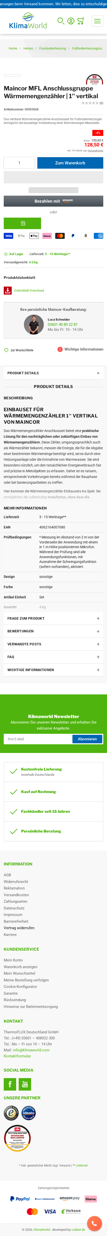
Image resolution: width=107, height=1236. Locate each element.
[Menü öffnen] (97, 20)
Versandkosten (16, 895)
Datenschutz (14, 908)
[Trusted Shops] (11, 1113)
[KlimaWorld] (53, 1136)
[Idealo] (28, 1113)
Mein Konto (13, 960)
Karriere (10, 934)
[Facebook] (10, 1084)
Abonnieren (87, 739)
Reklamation (14, 888)
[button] (53, 177)
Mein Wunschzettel (19, 973)
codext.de (78, 1230)
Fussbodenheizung (52, 48)
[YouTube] (25, 1084)
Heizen (28, 48)
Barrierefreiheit (16, 921)
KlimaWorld (42, 1230)
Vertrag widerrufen (19, 928)
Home (13, 48)
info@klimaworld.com (31, 1050)
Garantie (11, 993)
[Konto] (71, 21)
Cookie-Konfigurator (20, 986)
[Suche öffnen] (61, 21)
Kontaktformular (17, 1056)
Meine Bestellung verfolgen (26, 980)
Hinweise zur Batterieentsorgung (31, 1006)
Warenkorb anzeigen (20, 967)
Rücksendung (15, 1000)
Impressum (13, 914)
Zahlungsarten (15, 901)
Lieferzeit (82, 1165)
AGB (7, 875)
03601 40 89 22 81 (63, 324)
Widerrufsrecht (16, 881)
